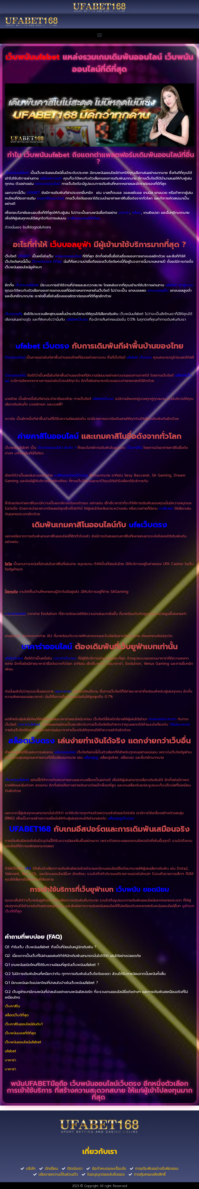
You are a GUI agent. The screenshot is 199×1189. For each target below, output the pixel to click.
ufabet (10, 1051)
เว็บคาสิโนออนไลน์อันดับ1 (23, 1024)
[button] (100, 35)
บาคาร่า (10, 1060)
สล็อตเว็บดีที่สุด (17, 1015)
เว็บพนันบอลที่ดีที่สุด (20, 1033)
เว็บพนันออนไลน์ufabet (23, 1042)
